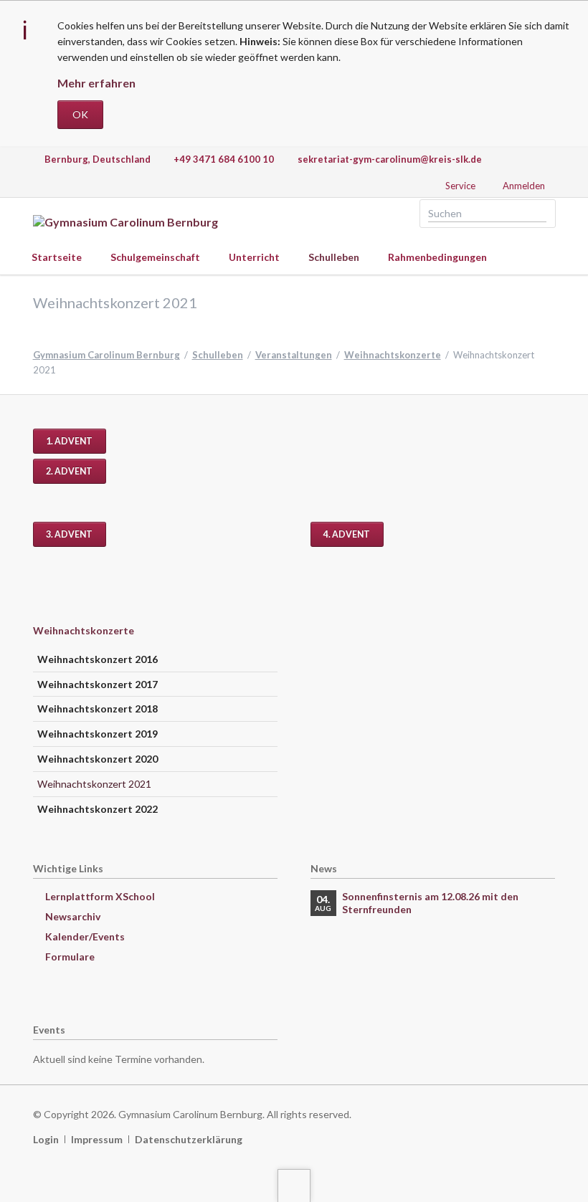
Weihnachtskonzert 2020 (97, 759)
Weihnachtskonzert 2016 (97, 659)
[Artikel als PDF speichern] (549, 441)
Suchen (540, 213)
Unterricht (254, 257)
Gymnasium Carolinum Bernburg (106, 355)
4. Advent (346, 534)
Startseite (57, 257)
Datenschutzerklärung (188, 1139)
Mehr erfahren (96, 83)
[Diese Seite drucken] (534, 441)
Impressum (97, 1139)
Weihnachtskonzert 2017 (97, 684)
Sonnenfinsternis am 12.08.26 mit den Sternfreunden (430, 902)
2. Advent (69, 471)
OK (80, 114)
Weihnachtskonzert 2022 (97, 809)
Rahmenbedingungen (437, 257)
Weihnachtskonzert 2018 (97, 708)
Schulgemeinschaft (155, 257)
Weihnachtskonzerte (392, 355)
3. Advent (69, 534)
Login (46, 1139)
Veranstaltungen (293, 355)
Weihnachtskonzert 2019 (97, 734)
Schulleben (333, 257)
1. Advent (69, 441)
